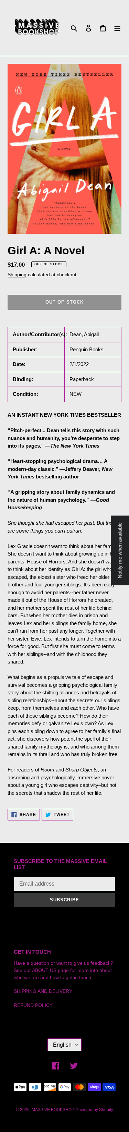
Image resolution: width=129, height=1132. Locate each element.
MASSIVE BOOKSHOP (53, 1109)
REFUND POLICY (33, 1005)
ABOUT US (44, 970)
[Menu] (117, 28)
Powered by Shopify (94, 1109)
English (62, 1045)
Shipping (17, 274)
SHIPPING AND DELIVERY (43, 991)
